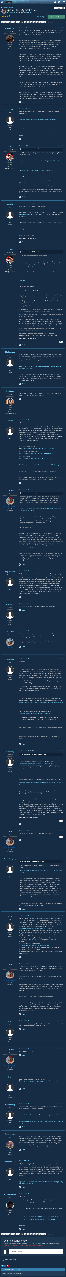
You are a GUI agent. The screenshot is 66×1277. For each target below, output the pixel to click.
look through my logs (24, 214)
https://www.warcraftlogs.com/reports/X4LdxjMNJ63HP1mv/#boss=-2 (38, 119)
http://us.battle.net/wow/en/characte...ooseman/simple (34, 945)
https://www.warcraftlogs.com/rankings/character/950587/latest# (37, 1219)
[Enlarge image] (31, 1081)
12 (28, 22)
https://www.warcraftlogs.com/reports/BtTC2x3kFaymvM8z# (36, 453)
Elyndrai (10, 421)
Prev (6, 22)
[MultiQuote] (20, 102)
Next (41, 22)
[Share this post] (62, 27)
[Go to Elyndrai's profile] (10, 431)
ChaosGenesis (10, 659)
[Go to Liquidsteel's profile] (3, 11)
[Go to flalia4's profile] (10, 927)
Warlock (30, 12)
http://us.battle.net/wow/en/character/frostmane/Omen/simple (36, 129)
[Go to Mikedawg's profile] (10, 615)
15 (37, 22)
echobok (10, 109)
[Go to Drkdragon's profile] (10, 402)
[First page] (2, 22)
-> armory (21, 229)
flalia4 (10, 916)
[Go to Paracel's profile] (10, 157)
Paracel (10, 146)
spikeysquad (10, 28)
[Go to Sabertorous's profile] (10, 1145)
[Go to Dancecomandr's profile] (10, 1172)
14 (34, 22)
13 (31, 22)
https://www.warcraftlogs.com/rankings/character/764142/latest (44, 729)
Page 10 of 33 (50, 22)
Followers (57, 8)
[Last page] (44, 22)
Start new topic (41, 17)
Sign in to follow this (7, 7)
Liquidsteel (12, 12)
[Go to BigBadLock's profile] (10, 363)
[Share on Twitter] (2, 1266)
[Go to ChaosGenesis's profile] (10, 670)
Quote (23, 102)
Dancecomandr (10, 1162)
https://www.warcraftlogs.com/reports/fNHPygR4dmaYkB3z (35, 713)
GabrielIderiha (10, 1195)
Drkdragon (10, 391)
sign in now (41, 1243)
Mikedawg (10, 604)
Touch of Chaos (47, 1081)
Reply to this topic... (18, 1251)
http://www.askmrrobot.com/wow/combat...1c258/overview (35, 928)
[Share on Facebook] (5, 1266)
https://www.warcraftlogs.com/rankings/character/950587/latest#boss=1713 (40, 1216)
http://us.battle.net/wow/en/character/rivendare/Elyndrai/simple (42, 465)
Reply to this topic (56, 17)
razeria (10, 204)
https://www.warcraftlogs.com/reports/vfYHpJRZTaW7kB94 (35, 458)
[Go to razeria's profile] (10, 215)
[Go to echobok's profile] (10, 120)
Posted (24, 27)
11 (25, 22)
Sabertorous (10, 1134)
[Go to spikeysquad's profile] (10, 39)
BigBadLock (10, 352)
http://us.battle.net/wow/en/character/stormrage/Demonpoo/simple (42, 1115)
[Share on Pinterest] (8, 1266)
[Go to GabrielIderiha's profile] (10, 1205)
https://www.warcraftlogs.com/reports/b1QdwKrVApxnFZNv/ (40, 448)
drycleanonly (10, 1105)
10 (22, 22)
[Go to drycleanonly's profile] (10, 1115)
